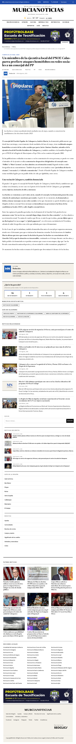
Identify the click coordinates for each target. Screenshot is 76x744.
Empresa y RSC (44, 22)
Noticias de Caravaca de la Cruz (12, 678)
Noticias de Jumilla (8, 681)
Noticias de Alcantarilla (9, 657)
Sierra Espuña (9, 496)
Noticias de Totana (8, 675)
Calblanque (8, 500)
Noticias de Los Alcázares (34, 663)
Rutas (6, 491)
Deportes (30, 26)
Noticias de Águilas (8, 668)
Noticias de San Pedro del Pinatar (12, 683)
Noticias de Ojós (55, 683)
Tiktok (30, 720)
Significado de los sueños (12, 537)
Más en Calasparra (9, 317)
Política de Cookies (32, 738)
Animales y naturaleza (11, 542)
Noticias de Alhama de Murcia (35, 650)
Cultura (33, 22)
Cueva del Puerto (8, 313)
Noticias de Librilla (56, 663)
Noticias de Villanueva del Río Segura (61, 668)
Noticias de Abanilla (56, 657)
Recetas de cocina (10, 529)
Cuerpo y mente (9, 533)
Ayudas (7, 521)
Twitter (36, 720)
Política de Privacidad (57, 738)
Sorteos (46, 2)
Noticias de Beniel (32, 678)
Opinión (25, 22)
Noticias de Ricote (56, 673)
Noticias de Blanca (56, 660)
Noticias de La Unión (33, 655)
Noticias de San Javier (9, 673)
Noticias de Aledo (56, 678)
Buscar (55, 2)
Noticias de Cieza (8, 663)
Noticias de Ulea (55, 681)
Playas (7, 487)
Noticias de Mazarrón (9, 660)
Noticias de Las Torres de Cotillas (36, 647)
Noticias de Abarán (32, 673)
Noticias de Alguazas (57, 650)
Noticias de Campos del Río (58, 670)
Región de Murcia (13, 22)
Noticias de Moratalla (57, 652)
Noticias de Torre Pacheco (10, 670)
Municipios (8, 504)
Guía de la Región (23, 317)
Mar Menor (8, 483)
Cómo (6, 546)
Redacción (12, 73)
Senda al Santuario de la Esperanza (57, 313)
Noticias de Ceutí (32, 683)
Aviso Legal (41, 738)
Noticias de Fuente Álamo (34, 668)
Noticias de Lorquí (56, 655)
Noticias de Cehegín (32, 660)
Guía (39, 2)
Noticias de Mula (32, 657)
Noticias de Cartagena (9, 650)
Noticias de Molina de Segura (11, 655)
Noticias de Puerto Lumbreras (35, 670)
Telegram (24, 720)
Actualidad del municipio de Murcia (13, 647)
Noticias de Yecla (8, 665)
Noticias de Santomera (33, 665)
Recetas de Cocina (39, 714)
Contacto (48, 738)
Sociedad (65, 22)
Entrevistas (55, 22)
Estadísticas (43, 720)
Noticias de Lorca (8, 652)
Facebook (8, 720)
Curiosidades (9, 525)
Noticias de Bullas (32, 675)
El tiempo (7, 508)
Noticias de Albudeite (57, 675)
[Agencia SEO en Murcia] (60, 727)
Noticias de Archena (32, 652)
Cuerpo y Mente (28, 714)
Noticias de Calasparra (10, 305)
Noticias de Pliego (56, 665)
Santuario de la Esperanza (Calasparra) (30, 313)
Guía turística (9, 479)
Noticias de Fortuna (56, 647)
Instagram (16, 720)
